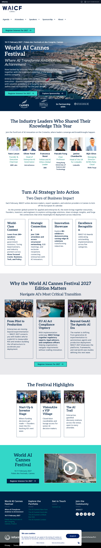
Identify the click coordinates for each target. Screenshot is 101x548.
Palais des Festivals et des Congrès (13, 520)
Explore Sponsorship (51, 93)
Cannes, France (11, 524)
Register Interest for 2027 (17, 30)
